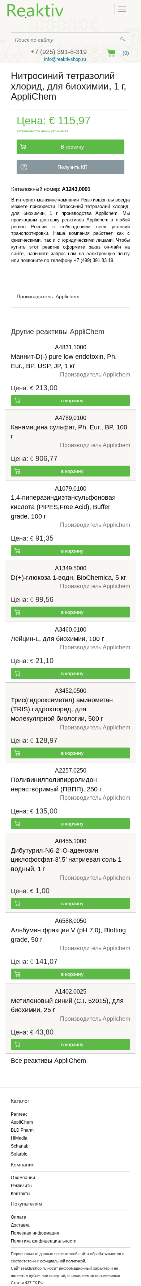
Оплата (18, 1217)
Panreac (19, 1114)
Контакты (20, 1193)
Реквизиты (22, 1185)
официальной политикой (62, 1261)
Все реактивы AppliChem (48, 1060)
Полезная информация (35, 1233)
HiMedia (19, 1138)
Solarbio (19, 1154)
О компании (23, 1177)
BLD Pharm (22, 1130)
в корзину (72, 400)
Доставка (20, 1225)
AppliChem (22, 1122)
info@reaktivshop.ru (65, 59)
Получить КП (72, 167)
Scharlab (20, 1146)
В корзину (72, 147)
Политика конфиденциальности (44, 1241)
